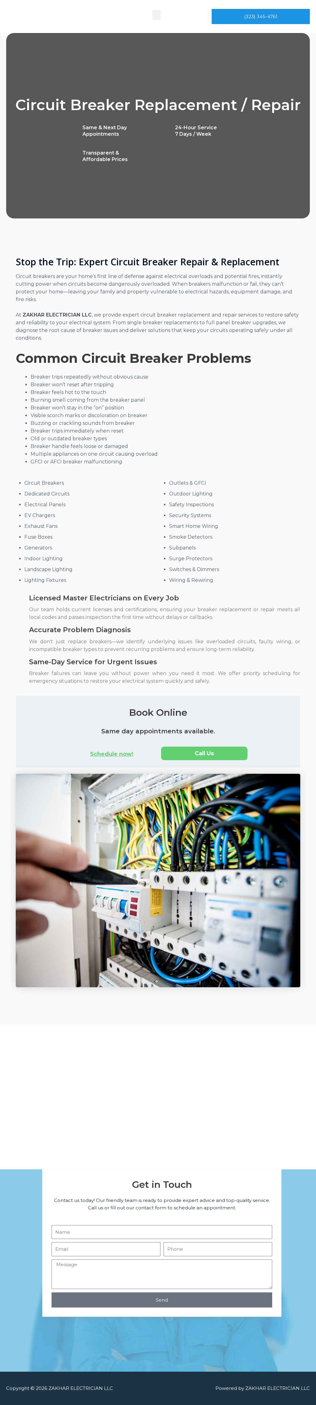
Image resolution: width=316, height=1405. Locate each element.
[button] (156, 15)
